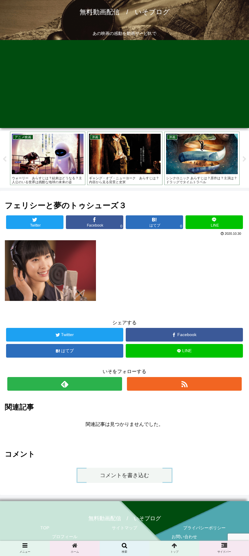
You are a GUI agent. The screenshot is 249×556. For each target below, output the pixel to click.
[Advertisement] (124, 85)
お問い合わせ (184, 536)
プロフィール (64, 536)
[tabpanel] (50, 158)
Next (244, 159)
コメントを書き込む (124, 475)
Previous (5, 159)
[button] (230, 510)
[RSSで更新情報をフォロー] (184, 384)
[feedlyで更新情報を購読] (64, 384)
